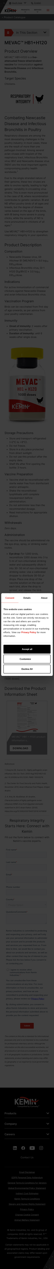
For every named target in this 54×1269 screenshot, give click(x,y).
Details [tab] (27, 598)
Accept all (27, 649)
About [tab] (44, 598)
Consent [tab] (9, 598)
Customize (25, 659)
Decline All (27, 669)
